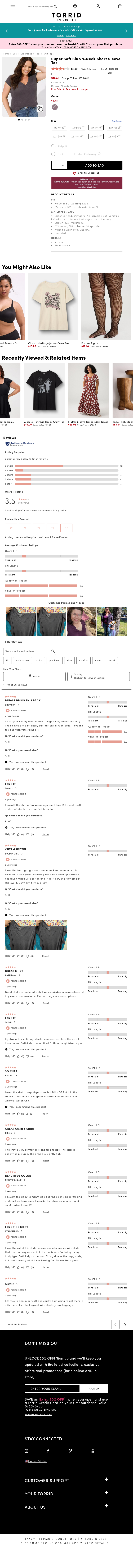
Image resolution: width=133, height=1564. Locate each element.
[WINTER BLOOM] (55, 110)
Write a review (88, 72)
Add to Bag (94, 168)
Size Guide (117, 124)
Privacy (28, 1542)
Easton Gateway (85, 157)
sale (15, 57)
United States (37, 1464)
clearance (26, 57)
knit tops (49, 57)
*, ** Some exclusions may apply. (65, 1546)
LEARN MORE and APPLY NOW (40, 1413)
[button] (19, 123)
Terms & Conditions (58, 1542)
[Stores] (75, 6)
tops (38, 57)
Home (6, 57)
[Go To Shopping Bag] (120, 6)
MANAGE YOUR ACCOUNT (38, 1417)
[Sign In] (98, 6)
